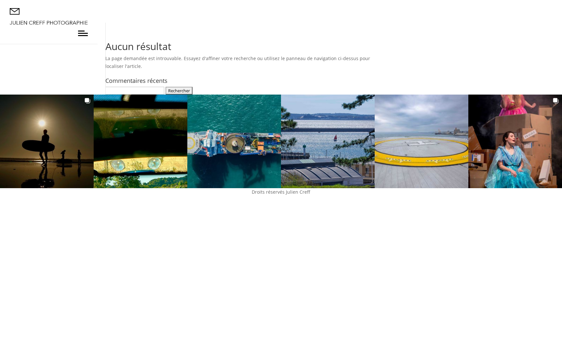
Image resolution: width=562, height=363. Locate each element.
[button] (47, 141)
